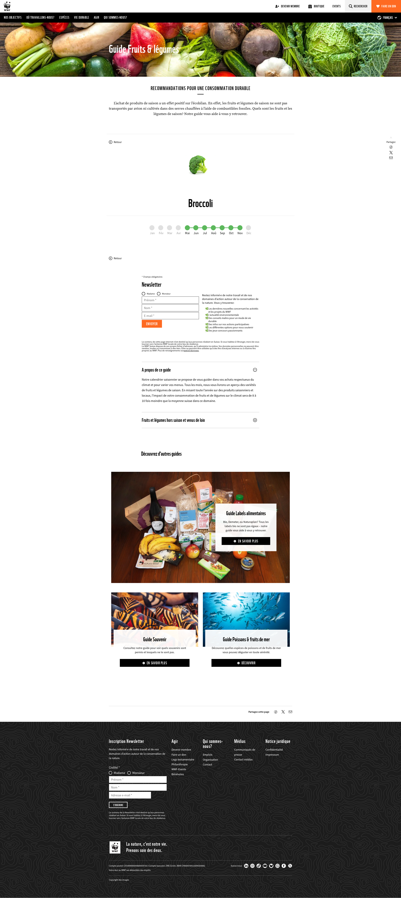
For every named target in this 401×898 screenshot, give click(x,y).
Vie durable (81, 17)
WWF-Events (179, 769)
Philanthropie (180, 764)
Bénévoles (178, 774)
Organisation (210, 759)
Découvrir (248, 663)
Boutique (319, 6)
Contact (207, 764)
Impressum (272, 754)
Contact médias (243, 759)
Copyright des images (119, 880)
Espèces (64, 17)
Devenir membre (290, 6)
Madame (151, 293)
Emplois (207, 754)
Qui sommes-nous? (115, 17)
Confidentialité (274, 749)
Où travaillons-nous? (40, 17)
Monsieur (166, 293)
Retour (118, 142)
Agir (96, 17)
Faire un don (388, 6)
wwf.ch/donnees (191, 350)
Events (337, 6)
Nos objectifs (13, 17)
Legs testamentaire (183, 759)
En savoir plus (248, 541)
